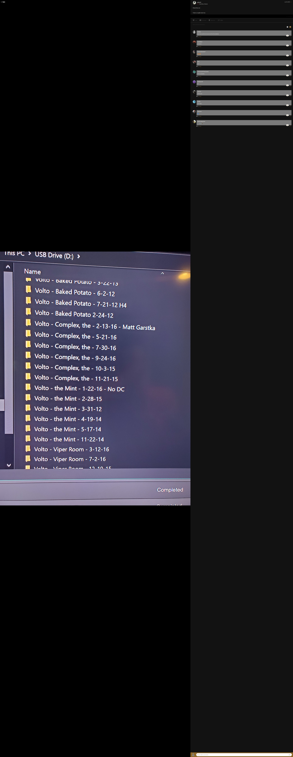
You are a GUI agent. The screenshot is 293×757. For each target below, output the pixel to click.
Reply (200, 36)
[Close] (3, 2)
